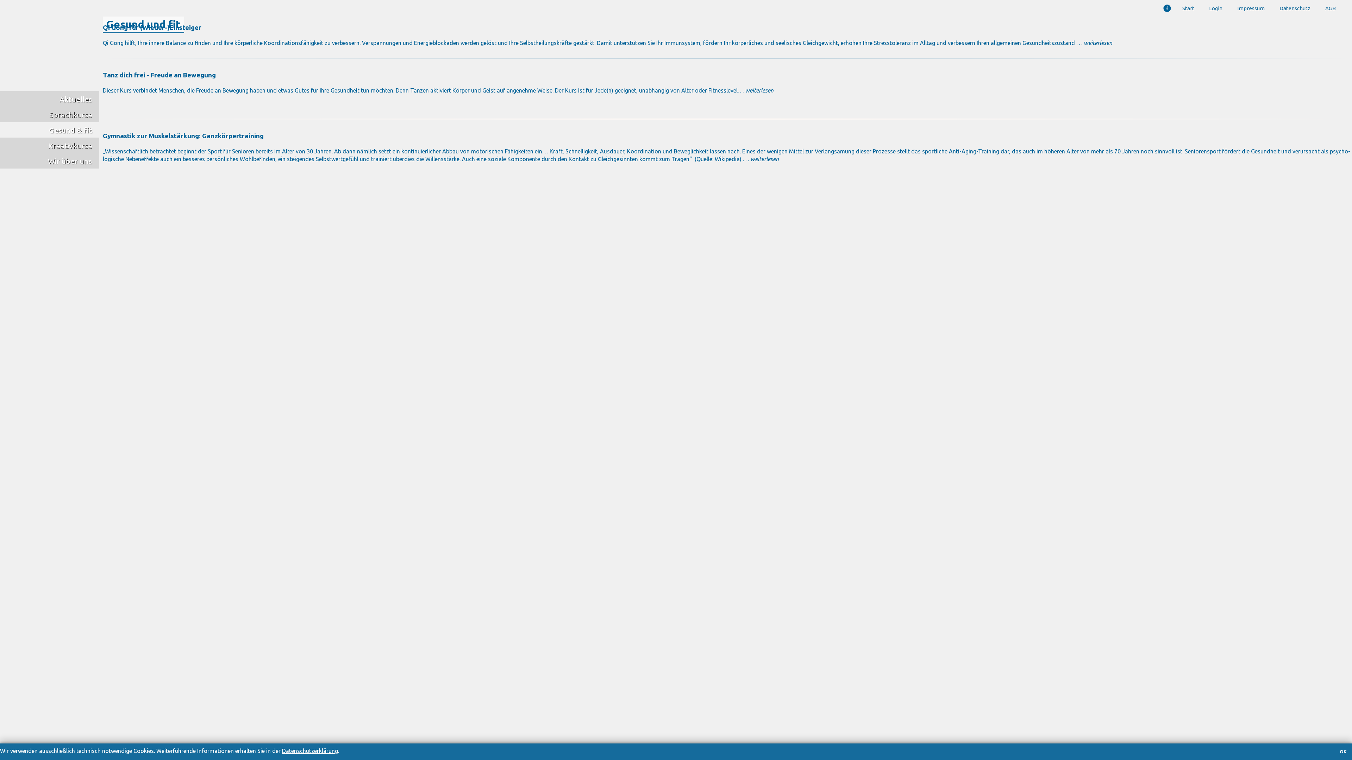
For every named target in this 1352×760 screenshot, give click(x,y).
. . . (761, 159)
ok (1343, 751)
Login (1215, 8)
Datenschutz (1294, 8)
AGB (1330, 8)
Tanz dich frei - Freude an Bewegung (159, 75)
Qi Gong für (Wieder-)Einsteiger (152, 27)
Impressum (1251, 8)
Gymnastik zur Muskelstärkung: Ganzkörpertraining (183, 136)
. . (756, 90)
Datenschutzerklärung (310, 751)
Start (1188, 8)
